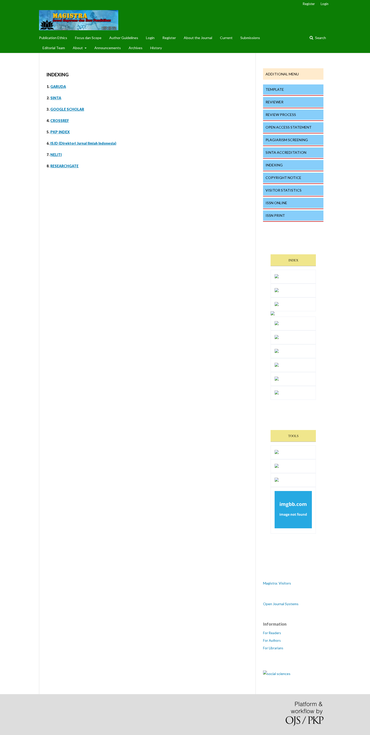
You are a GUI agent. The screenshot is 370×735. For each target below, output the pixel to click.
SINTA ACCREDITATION (286, 152)
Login (150, 38)
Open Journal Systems (281, 604)
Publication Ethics (53, 38)
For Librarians (273, 648)
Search (320, 38)
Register (169, 38)
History (156, 48)
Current (226, 38)
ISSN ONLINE (276, 203)
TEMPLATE (275, 89)
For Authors (272, 640)
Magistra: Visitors (277, 583)
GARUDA (58, 86)
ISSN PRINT (275, 215)
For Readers (272, 633)
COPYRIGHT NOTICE (283, 177)
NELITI (56, 154)
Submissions (250, 38)
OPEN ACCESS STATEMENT (289, 127)
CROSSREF (59, 120)
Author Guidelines (123, 38)
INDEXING (274, 165)
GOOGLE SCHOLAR (67, 109)
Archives (135, 48)
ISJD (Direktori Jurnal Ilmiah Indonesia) (83, 143)
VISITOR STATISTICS (284, 190)
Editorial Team (54, 48)
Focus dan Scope (88, 38)
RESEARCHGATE (64, 166)
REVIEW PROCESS (281, 114)
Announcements (107, 48)
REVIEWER (274, 102)
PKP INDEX (60, 132)
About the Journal (198, 38)
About (78, 48)
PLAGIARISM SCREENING (287, 140)
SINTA (55, 98)
